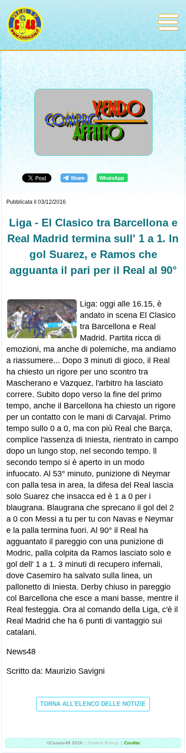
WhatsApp (111, 178)
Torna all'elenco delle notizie (93, 703)
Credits (132, 742)
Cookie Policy (103, 742)
